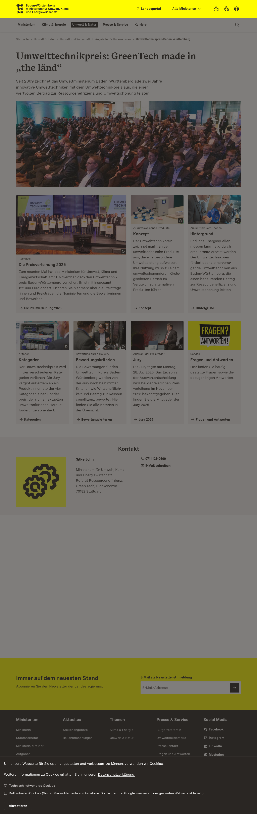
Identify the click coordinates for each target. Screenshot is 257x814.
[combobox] (187, 9)
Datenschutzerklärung (116, 774)
